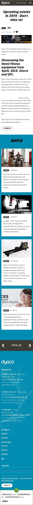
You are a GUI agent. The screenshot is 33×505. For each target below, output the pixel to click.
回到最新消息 (7, 128)
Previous (3, 345)
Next (30, 345)
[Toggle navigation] (30, 2)
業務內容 (4, 450)
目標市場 (4, 446)
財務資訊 (4, 434)
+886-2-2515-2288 (7, 377)
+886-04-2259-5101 (8, 395)
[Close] (16, 490)
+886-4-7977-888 (7, 412)
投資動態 (4, 438)
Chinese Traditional (21, 3)
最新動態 (4, 454)
